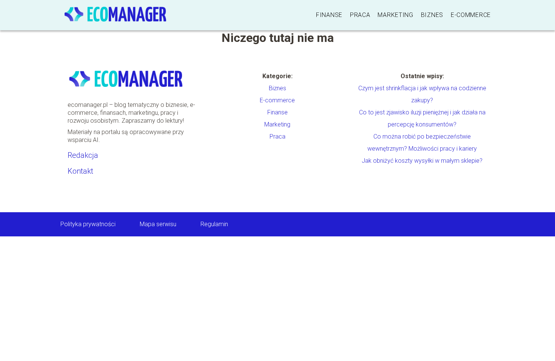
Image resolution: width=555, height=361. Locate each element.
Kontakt (80, 171)
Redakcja (83, 155)
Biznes (432, 15)
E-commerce (471, 15)
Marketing (395, 15)
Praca (360, 15)
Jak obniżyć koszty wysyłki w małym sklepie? (422, 160)
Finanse (329, 15)
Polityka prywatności (88, 224)
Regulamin (214, 224)
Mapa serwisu (158, 224)
